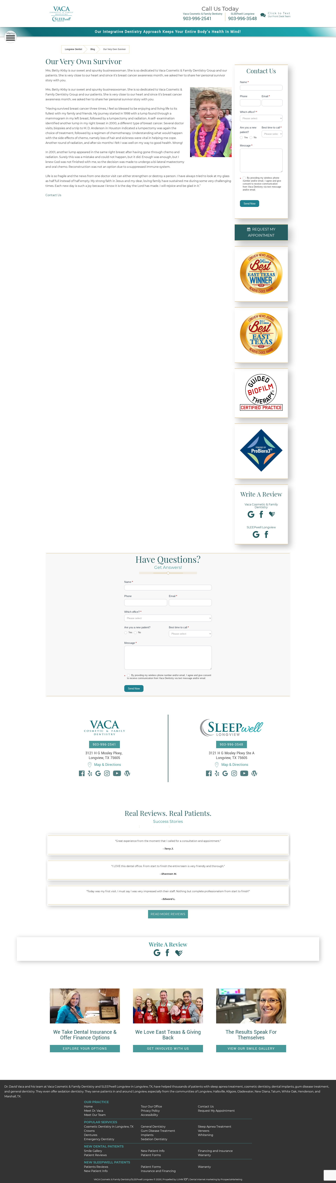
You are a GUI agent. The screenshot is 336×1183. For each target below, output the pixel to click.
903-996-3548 (231, 744)
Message (246, 145)
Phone (243, 96)
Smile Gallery (93, 1151)
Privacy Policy (150, 1110)
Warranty (204, 1155)
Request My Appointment (216, 1110)
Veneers (203, 1130)
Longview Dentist (73, 49)
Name (244, 82)
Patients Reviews (96, 1166)
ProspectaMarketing (231, 1179)
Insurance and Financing (158, 1171)
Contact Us (53, 195)
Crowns (89, 1130)
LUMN (180, 1179)
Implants (147, 1135)
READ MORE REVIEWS (168, 914)
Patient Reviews (95, 1155)
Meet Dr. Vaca (93, 1110)
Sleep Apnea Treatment (214, 1126)
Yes (245, 137)
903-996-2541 (104, 744)
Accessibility (149, 1115)
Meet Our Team (95, 1115)
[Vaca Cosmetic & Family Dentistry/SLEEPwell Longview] (61, 24)
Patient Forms (151, 1155)
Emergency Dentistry (99, 1139)
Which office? (248, 111)
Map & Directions (107, 764)
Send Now (249, 203)
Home (88, 1106)
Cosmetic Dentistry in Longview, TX (109, 1126)
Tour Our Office (151, 1106)
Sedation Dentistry (154, 1139)
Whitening (205, 1135)
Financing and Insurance (215, 1151)
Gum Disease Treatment (158, 1130)
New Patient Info (152, 1151)
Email (266, 96)
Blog (92, 49)
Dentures (90, 1135)
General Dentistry (153, 1126)
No (255, 137)
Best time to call (272, 127)
